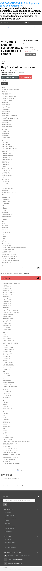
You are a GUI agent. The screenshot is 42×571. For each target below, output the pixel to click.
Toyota (3, 207)
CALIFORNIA (5, 229)
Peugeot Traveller (6, 174)
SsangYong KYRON (7, 214)
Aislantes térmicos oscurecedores (10, 89)
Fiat (3, 177)
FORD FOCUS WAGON (8, 146)
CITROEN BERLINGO (7, 155)
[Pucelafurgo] (21, 470)
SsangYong (5, 212)
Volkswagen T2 (6, 104)
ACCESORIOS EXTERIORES (9, 256)
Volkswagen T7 (6, 113)
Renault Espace (6, 129)
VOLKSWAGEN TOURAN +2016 (10, 118)
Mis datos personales (10, 547)
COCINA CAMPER (6, 262)
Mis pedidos (8, 539)
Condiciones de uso (10, 526)
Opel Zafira (5, 196)
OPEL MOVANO (6, 197)
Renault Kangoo (6, 137)
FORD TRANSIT (6, 144)
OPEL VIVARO (5, 199)
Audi (3, 221)
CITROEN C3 (5, 163)
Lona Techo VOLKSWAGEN (9, 249)
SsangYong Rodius (6, 216)
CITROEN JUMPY (6, 157)
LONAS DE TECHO (7, 245)
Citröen (4, 236)
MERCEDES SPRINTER (8, 98)
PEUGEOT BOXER (7, 168)
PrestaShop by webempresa (14, 569)
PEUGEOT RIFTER (7, 175)
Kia (3, 205)
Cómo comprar (9, 531)
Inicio (3, 87)
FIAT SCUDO (5, 181)
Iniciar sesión (6, 22)
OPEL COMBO (6, 201)
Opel (3, 194)
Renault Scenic (5, 131)
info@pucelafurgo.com (16, 563)
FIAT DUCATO (5, 179)
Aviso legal (7, 523)
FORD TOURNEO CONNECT (9, 148)
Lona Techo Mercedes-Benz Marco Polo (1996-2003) (15, 247)
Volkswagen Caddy (7, 120)
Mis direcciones (9, 544)
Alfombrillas (5, 225)
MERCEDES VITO (6, 93)
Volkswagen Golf (6, 122)
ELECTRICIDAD (6, 253)
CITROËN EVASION (7, 159)
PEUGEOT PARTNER (7, 172)
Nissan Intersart (6, 186)
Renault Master (6, 135)
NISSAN (4, 210)
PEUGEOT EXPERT (7, 170)
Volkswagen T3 (6, 106)
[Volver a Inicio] (1, 273)
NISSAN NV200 (6, 190)
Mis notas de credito (10, 542)
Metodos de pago (9, 528)
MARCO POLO (6, 232)
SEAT (3, 223)
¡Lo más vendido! (9, 515)
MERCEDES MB (6, 95)
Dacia (3, 218)
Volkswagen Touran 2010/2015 (9, 117)
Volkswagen (5, 102)
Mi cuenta (7, 536)
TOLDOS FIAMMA (6, 251)
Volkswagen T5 (6, 109)
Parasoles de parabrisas (8, 265)
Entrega (7, 520)
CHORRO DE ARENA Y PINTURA (11, 463)
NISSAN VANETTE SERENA (9, 192)
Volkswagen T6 (6, 111)
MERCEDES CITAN (7, 100)
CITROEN (4, 151)
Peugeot (4, 166)
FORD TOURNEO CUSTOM (9, 150)
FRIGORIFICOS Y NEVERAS (9, 264)
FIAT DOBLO (5, 183)
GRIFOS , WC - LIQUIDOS (9, 254)
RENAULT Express (7, 139)
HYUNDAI (4, 208)
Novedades (8, 512)
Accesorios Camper (7, 243)
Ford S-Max (5, 142)
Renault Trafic (5, 133)
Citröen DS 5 (5, 161)
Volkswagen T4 (6, 107)
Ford (3, 140)
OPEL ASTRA (5, 203)
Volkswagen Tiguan (7, 126)
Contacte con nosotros (34, 22)
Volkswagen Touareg (7, 124)
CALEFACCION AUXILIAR (8, 258)
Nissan (4, 185)
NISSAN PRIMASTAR (7, 188)
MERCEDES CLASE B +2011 (9, 96)
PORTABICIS (6, 461)
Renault (4, 128)
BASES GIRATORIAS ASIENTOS (10, 260)
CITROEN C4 (5, 164)
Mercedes (4, 91)
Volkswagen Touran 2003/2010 (9, 115)
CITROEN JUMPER (7, 153)
